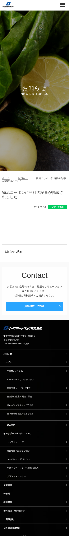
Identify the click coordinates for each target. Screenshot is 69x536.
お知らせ (23, 178)
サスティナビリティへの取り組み (23, 468)
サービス (7, 362)
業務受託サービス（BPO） (19, 388)
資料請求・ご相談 (34, 306)
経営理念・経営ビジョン (18, 451)
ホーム (6, 178)
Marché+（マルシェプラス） (20, 405)
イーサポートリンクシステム (20, 379)
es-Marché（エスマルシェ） (20, 414)
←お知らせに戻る (12, 251)
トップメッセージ (15, 442)
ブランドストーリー (16, 476)
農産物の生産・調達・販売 (19, 396)
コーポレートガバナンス (18, 459)
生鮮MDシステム (15, 371)
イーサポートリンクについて (17, 433)
